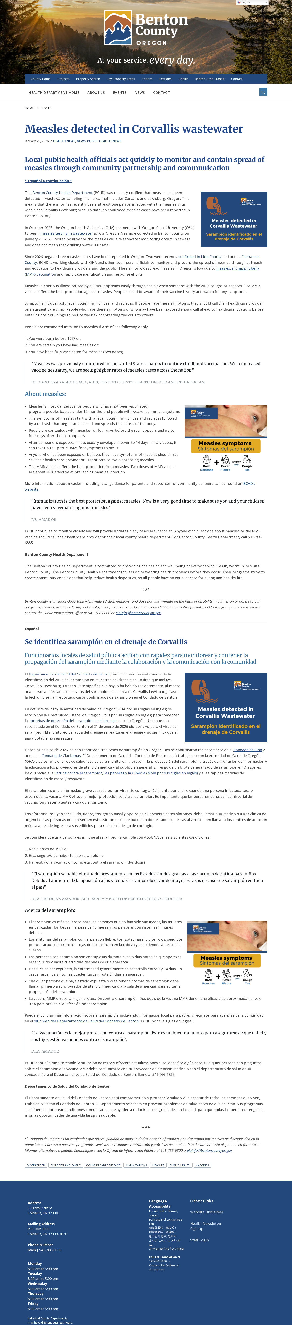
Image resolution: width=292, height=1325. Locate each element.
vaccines (202, 1165)
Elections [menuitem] (165, 79)
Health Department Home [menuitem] (53, 92)
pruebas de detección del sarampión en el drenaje (73, 720)
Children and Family (66, 1165)
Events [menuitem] (120, 92)
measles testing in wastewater (66, 233)
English (245, 2)
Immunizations (136, 1165)
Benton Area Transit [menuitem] (209, 79)
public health (180, 1165)
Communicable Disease (103, 1165)
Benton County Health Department (62, 192)
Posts (46, 108)
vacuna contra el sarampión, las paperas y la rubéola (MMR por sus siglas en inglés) (126, 773)
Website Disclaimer (206, 1212)
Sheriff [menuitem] (147, 79)
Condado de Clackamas (61, 755)
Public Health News (104, 141)
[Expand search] (263, 92)
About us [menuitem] (96, 92)
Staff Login (199, 1240)
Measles (158, 1165)
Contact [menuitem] (236, 79)
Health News (64, 141)
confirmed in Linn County (199, 256)
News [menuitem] (140, 92)
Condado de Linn (247, 749)
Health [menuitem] (183, 79)
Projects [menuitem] (63, 79)
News (81, 141)
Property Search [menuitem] (88, 79)
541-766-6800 (158, 1261)
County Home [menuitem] (41, 79)
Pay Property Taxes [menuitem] (121, 79)
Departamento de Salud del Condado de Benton (70, 674)
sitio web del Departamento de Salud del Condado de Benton (86, 1021)
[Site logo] (146, 37)
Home (29, 108)
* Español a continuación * (48, 180)
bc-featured (36, 1165)
